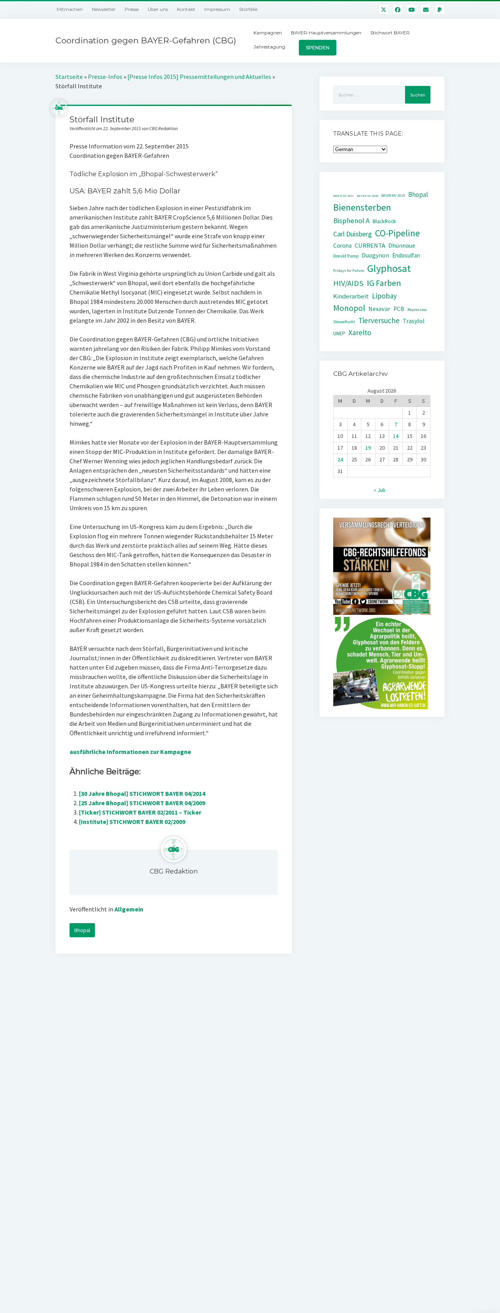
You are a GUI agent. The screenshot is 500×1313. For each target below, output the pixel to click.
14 (395, 435)
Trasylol (414, 321)
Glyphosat (389, 268)
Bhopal (82, 930)
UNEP (339, 333)
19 (368, 447)
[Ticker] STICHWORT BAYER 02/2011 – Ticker (140, 812)
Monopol (349, 308)
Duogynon (375, 255)
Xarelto (359, 332)
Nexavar (379, 309)
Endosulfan (406, 255)
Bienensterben (362, 207)
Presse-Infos (105, 76)
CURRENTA (370, 245)
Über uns (158, 9)
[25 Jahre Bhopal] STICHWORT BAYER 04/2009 (142, 803)
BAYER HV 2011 (343, 196)
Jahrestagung (269, 47)
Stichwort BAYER (390, 33)
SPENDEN (317, 47)
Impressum (217, 9)
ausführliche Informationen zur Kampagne (130, 752)
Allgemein (128, 909)
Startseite (69, 76)
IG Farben (384, 283)
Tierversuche (379, 320)
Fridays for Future (348, 270)
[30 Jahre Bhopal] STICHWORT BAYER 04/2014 (142, 793)
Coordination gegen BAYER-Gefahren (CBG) (145, 40)
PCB (398, 309)
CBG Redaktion (174, 871)
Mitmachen (70, 9)
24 (340, 459)
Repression (417, 309)
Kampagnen (268, 33)
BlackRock (384, 221)
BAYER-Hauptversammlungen (326, 33)
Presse (132, 9)
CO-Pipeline (397, 233)
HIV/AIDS (348, 283)
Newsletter (104, 9)
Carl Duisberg (352, 233)
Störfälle (248, 9)
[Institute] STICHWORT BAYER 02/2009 (132, 821)
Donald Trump (346, 256)
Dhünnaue (401, 245)
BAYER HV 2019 (393, 195)
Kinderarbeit (351, 296)
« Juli (379, 489)
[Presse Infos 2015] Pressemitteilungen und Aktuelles (199, 76)
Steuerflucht (344, 321)
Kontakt (186, 9)
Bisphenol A (351, 220)
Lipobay (384, 295)
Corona (342, 245)
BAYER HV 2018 (367, 196)
